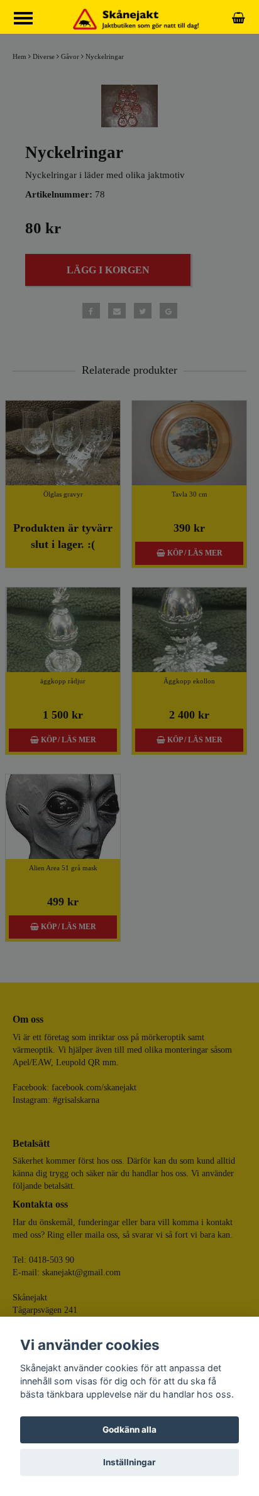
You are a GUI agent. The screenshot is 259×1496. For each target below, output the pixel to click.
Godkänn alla (129, 1430)
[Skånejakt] (136, 18)
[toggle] (29, 20)
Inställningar (129, 1462)
